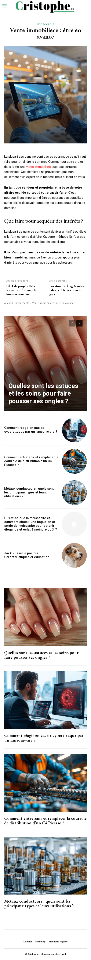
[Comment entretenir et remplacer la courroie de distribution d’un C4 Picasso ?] (74, 461)
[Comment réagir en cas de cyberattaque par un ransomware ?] (74, 430)
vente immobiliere (38, 167)
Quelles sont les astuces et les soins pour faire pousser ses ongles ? (43, 393)
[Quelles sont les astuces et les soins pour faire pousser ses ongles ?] (45, 363)
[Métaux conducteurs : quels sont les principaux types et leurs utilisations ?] (74, 492)
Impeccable (45, 24)
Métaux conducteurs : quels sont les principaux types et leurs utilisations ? (29, 492)
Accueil (8, 303)
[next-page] (79, 323)
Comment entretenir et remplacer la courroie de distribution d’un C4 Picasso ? (31, 461)
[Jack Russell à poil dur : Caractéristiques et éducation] (74, 555)
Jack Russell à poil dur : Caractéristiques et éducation (26, 555)
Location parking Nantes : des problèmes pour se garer (66, 290)
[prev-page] (72, 323)
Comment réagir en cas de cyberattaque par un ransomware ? (30, 429)
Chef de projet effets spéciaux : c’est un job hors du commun (21, 290)
